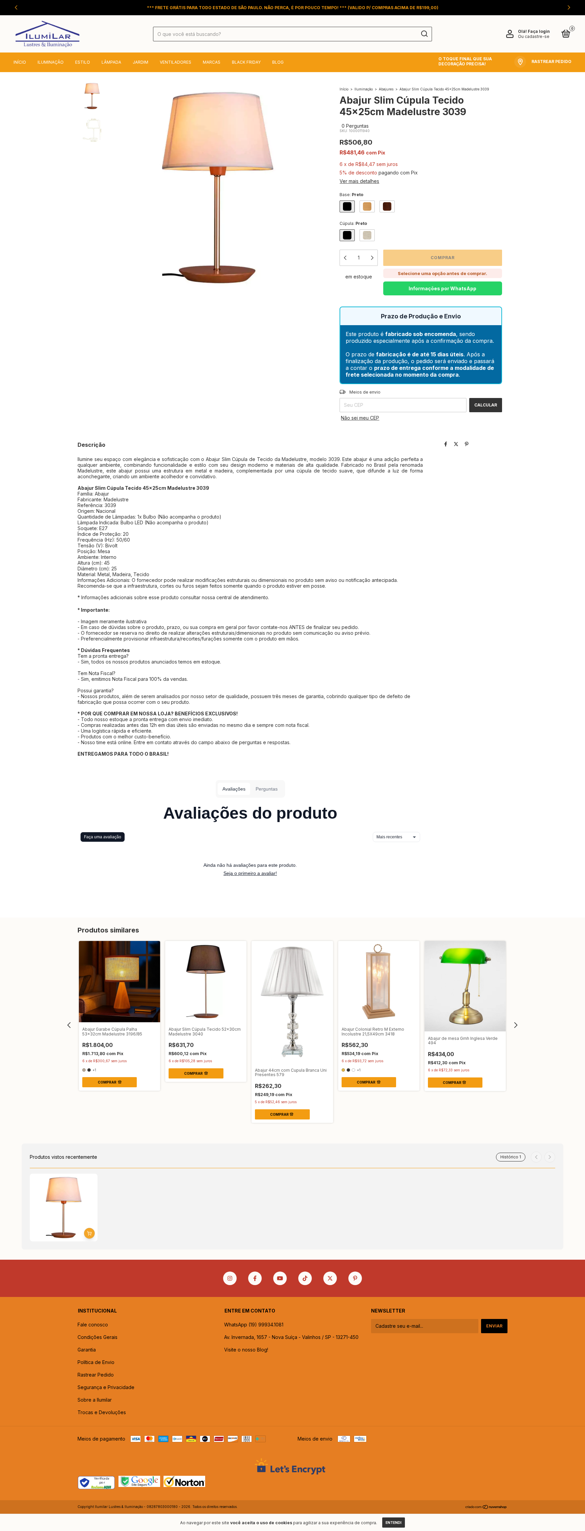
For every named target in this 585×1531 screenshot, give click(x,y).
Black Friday (246, 62)
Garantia (87, 1349)
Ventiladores (175, 62)
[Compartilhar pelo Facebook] (445, 444)
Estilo (82, 62)
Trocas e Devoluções (102, 1412)
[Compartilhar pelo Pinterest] (467, 444)
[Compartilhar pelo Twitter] (456, 444)
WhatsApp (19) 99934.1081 (253, 1324)
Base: (351, 194)
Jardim (140, 62)
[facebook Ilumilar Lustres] (255, 1278)
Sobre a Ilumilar (95, 1400)
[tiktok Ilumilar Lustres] (305, 1278)
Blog (278, 62)
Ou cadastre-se (533, 36)
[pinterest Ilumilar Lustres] (355, 1278)
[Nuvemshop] (486, 1507)
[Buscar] (424, 34)
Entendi (394, 1522)
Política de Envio (96, 1362)
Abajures (386, 89)
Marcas (211, 62)
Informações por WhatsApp (442, 288)
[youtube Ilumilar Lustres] (280, 1278)
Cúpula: (353, 223)
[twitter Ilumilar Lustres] (330, 1278)
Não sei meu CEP (360, 418)
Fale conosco (93, 1324)
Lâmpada (111, 62)
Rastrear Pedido (96, 1375)
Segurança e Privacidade (106, 1387)
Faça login (539, 31)
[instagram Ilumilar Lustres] (230, 1278)
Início (20, 62)
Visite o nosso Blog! (246, 1349)
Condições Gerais (97, 1337)
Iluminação (51, 62)
